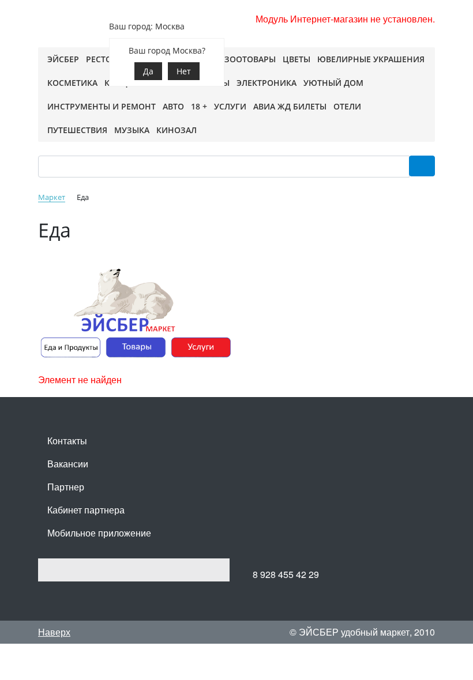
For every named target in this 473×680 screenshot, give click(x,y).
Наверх (54, 632)
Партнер (65, 486)
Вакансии (67, 463)
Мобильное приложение (99, 532)
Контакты (67, 440)
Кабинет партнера (86, 509)
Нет (184, 71)
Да (148, 71)
